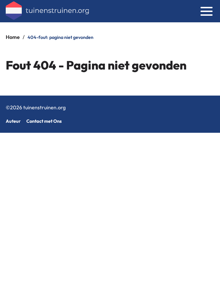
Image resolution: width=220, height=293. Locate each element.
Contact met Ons (44, 121)
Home (13, 37)
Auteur (13, 121)
